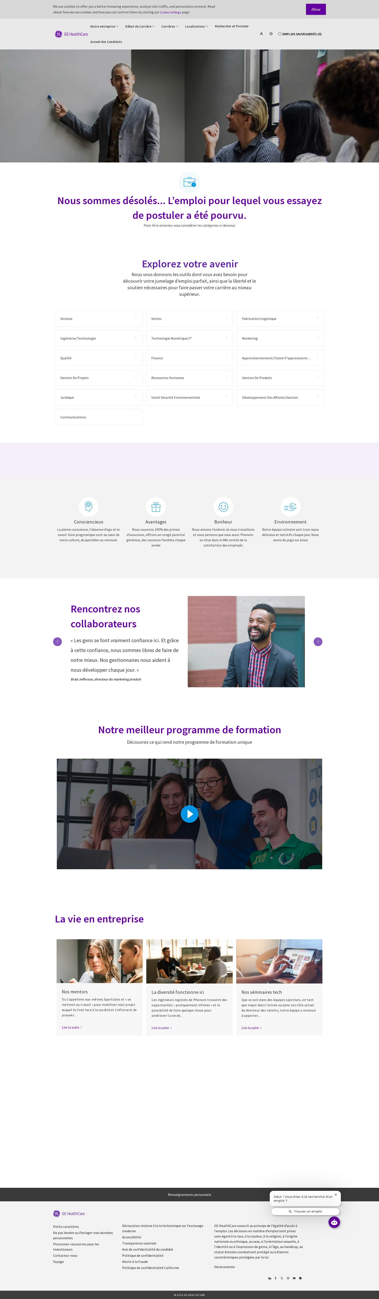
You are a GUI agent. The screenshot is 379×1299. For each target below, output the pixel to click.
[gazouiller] (281, 1278)
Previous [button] (57, 641)
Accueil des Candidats (106, 42)
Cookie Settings (170, 12)
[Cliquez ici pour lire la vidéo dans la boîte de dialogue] (189, 814)
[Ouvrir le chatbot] (334, 1222)
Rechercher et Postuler (232, 26)
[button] (262, 33)
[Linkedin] (269, 1278)
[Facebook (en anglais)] (275, 1278)
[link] (72, 1027)
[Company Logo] (71, 34)
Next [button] (318, 641)
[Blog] (288, 1278)
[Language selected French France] (271, 33)
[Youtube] (294, 1278)
